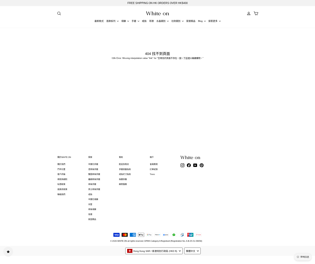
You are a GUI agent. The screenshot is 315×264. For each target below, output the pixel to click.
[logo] (157, 13)
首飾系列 (111, 21)
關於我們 (61, 164)
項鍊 (123, 21)
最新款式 (99, 21)
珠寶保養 (123, 179)
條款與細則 (62, 179)
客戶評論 (61, 174)
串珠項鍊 (92, 209)
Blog (200, 21)
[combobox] (154, 251)
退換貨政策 (62, 189)
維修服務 (123, 184)
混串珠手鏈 (93, 169)
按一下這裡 (184, 58)
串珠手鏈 (92, 184)
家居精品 (190, 21)
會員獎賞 (154, 164)
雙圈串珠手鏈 (94, 174)
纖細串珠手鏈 (94, 179)
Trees (152, 174)
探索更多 (213, 21)
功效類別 (176, 21)
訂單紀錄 (154, 169)
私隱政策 (61, 184)
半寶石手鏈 (93, 164)
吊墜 (90, 204)
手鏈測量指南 (125, 169)
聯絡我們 (61, 194)
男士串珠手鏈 (94, 189)
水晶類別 (161, 21)
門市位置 (61, 169)
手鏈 (134, 21)
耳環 (151, 21)
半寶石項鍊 (93, 199)
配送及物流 (124, 164)
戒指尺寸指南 (125, 174)
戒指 (144, 21)
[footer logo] (198, 157)
